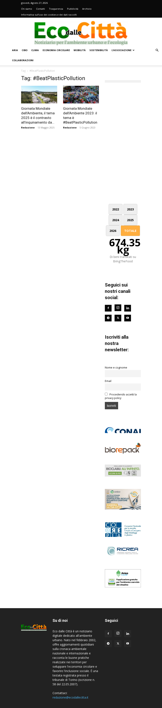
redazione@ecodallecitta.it (70, 697)
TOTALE (130, 231)
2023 (130, 209)
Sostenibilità (98, 50)
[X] (118, 643)
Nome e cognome (116, 367)
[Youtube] (127, 318)
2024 (115, 220)
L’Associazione (121, 50)
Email (108, 381)
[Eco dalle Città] (81, 31)
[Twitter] (118, 318)
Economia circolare (56, 50)
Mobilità (80, 50)
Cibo (24, 50)
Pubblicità (72, 8)
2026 (112, 231)
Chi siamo (26, 8)
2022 (115, 209)
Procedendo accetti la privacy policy (121, 396)
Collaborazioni (23, 60)
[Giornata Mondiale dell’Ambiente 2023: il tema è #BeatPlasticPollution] (81, 94)
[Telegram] (108, 318)
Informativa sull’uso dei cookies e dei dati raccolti (49, 14)
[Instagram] (118, 307)
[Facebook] (108, 308)
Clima (35, 50)
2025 (130, 220)
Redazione (28, 127)
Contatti (40, 8)
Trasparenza (56, 8)
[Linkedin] (127, 308)
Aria (15, 50)
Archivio (87, 8)
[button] (157, 50)
